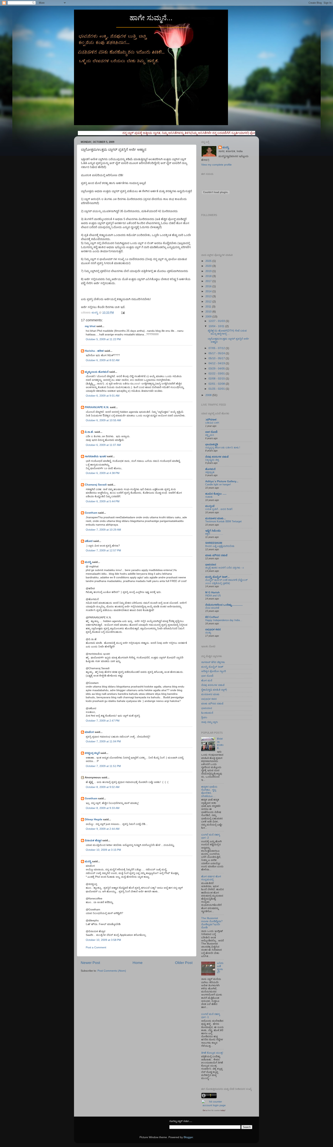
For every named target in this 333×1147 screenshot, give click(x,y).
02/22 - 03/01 (217, 373)
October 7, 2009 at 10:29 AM (103, 529)
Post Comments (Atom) (112, 970)
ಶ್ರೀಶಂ (204, 717)
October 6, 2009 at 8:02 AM (102, 360)
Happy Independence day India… (223, 620)
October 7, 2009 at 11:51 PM (103, 766)
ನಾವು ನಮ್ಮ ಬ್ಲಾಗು (209, 722)
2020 (208, 266)
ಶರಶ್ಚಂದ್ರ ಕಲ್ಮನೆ (92, 753)
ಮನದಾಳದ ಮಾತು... (215, 518)
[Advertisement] (126, 984)
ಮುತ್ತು (208, 632)
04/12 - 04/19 (217, 363)
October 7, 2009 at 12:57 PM (103, 550)
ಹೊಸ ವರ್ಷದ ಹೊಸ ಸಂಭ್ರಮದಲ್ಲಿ (211, 878)
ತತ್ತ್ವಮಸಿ (209, 435)
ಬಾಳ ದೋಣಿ (211, 431)
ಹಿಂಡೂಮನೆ (207, 712)
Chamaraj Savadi (96, 484)
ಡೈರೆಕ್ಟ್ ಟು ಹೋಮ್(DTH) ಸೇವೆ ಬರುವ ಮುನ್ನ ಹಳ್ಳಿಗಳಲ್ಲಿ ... (227, 332)
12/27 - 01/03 (217, 321)
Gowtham (91, 512)
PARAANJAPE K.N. (97, 407)
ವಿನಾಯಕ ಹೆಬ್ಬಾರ (93, 840)
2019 (208, 271)
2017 (208, 281)
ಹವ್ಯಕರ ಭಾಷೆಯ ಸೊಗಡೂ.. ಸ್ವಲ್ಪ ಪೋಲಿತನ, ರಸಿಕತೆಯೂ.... (209, 791)
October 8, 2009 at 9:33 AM (102, 808)
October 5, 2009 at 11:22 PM (103, 339)
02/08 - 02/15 (217, 378)
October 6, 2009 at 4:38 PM (102, 473)
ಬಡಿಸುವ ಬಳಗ (212, 422)
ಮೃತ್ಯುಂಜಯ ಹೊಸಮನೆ (96, 371)
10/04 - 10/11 (217, 326)
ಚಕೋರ (88, 541)
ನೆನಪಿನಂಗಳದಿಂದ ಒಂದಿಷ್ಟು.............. (224, 604)
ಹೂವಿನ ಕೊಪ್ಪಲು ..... (215, 493)
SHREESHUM (213, 543)
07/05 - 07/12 (217, 348)
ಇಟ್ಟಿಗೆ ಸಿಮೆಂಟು (213, 530)
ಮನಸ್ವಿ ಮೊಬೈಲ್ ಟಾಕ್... (217, 576)
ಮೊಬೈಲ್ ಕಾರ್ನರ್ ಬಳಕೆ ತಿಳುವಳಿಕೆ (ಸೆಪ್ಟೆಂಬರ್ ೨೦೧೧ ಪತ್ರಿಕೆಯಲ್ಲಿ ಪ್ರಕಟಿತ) (226, 582)
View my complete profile (216, 164)
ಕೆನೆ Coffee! (212, 617)
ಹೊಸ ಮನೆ (206, 680)
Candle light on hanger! (218, 484)
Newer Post (90, 963)
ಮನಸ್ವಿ (88, 562)
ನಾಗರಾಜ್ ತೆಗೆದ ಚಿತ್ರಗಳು (213, 662)
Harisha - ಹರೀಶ (94, 350)
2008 (208, 395)
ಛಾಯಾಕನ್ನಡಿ (211, 444)
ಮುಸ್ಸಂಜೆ (209, 506)
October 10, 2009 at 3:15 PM (103, 849)
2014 (208, 291)
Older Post (184, 963)
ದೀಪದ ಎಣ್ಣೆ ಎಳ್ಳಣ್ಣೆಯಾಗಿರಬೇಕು (219, 546)
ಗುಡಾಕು (209, 496)
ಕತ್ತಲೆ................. (214, 533)
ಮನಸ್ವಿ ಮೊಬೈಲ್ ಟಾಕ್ (212, 666)
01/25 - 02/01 (217, 388)
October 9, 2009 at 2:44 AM (102, 828)
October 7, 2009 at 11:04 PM (103, 741)
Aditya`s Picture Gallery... (221, 481)
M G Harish (212, 592)
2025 (208, 261)
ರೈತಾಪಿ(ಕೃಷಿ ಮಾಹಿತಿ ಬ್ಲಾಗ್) (214, 689)
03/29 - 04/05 (217, 368)
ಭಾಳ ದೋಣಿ (207, 675)
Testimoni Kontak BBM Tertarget (223, 521)
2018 (208, 276)
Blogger (188, 1137)
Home (138, 963)
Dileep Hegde (93, 819)
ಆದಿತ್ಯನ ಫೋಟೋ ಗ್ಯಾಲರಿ (213, 671)
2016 (208, 286)
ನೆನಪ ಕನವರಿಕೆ (212, 607)
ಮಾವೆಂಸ (89, 732)
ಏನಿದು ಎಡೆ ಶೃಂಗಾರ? (220, 968)
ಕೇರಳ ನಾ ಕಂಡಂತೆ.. (220, 743)
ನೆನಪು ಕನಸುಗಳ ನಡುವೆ (217, 456)
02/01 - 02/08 (217, 383)
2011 (208, 306)
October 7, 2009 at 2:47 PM (102, 720)
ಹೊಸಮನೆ (210, 469)
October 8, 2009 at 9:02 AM (102, 787)
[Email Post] (122, 312)
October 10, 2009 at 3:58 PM (103, 940)
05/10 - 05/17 (217, 358)
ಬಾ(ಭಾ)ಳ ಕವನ (213, 629)
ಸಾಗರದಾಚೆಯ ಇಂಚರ (95, 456)
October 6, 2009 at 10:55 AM (103, 420)
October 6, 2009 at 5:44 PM (102, 501)
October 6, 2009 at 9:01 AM (102, 395)
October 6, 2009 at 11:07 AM (103, 445)
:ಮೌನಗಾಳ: (211, 419)
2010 (208, 311)
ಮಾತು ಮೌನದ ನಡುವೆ (216, 555)
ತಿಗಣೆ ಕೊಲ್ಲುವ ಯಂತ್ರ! (212, 1052)
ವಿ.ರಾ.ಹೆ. (89, 431)
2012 (208, 301)
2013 (208, 296)
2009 (208, 316)
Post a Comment (96, 947)
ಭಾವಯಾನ (210, 564)
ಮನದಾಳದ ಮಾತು (210, 694)
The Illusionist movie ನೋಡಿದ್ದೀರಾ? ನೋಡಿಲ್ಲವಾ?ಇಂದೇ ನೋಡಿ (212, 923)
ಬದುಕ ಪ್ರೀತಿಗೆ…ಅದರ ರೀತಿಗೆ (218, 509)
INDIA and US (213, 595)
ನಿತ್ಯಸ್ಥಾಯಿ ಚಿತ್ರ (212, 459)
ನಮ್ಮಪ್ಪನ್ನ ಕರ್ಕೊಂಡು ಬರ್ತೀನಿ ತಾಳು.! (222, 447)
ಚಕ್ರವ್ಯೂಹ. (210, 472)
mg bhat (90, 326)
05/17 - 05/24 (217, 353)
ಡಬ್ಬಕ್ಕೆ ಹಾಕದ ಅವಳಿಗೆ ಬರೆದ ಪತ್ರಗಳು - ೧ (224, 567)
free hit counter (214, 1110)
